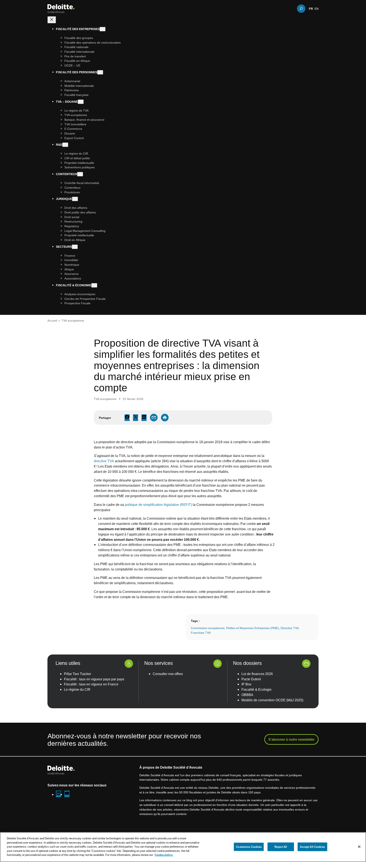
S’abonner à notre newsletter (291, 739)
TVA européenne (72, 320)
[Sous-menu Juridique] (75, 199)
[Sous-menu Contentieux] (80, 174)
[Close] (359, 846)
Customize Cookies (249, 846)
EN (317, 8)
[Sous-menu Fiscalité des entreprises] (102, 29)
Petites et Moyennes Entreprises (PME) (252, 628)
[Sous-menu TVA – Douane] (81, 102)
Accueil (52, 320)
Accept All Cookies (312, 846)
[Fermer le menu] (51, 19)
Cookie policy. (164, 855)
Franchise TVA (201, 633)
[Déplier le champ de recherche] (301, 8)
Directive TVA (290, 628)
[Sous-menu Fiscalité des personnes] (100, 72)
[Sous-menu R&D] (65, 145)
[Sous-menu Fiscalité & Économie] (94, 285)
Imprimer (165, 417)
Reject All (280, 846)
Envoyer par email (154, 417)
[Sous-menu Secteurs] (75, 247)
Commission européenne (208, 628)
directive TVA (104, 461)
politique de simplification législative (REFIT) (158, 504)
